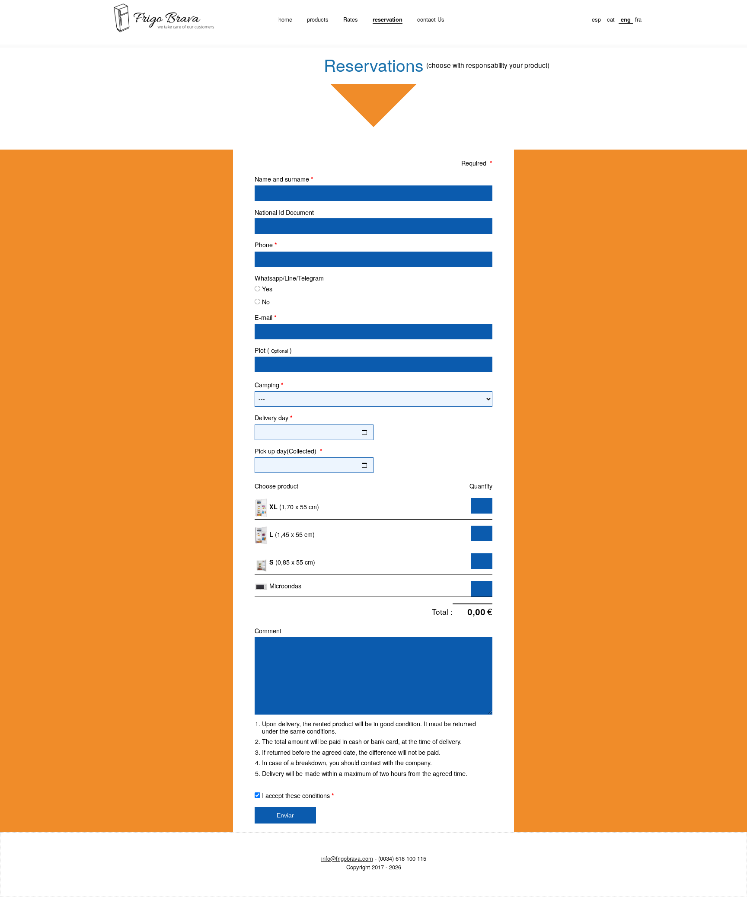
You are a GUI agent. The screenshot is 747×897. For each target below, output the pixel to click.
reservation (387, 19)
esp (596, 19)
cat (611, 19)
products (318, 19)
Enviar (285, 815)
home (285, 19)
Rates (350, 19)
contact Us (430, 19)
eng (626, 19)
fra (638, 19)
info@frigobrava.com (347, 858)
